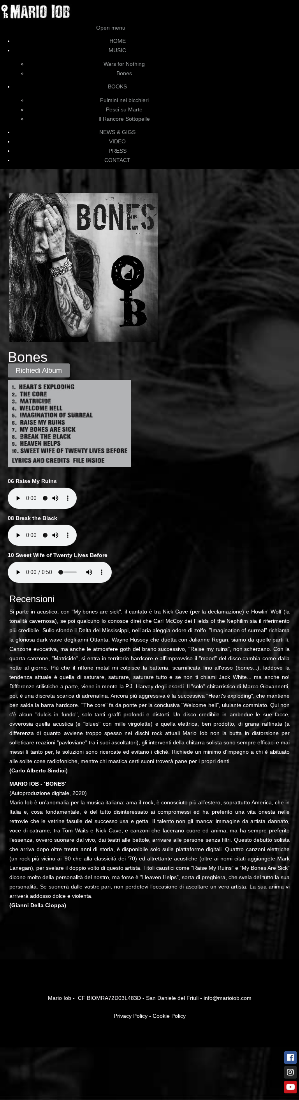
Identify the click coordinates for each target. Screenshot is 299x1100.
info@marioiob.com (228, 998)
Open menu (110, 28)
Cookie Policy (169, 1016)
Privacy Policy (131, 1016)
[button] (271, 1072)
